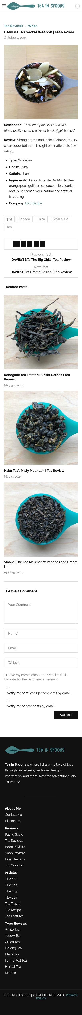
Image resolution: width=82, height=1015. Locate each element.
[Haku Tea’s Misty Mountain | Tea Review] (41, 428)
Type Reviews (16, 923)
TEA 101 (11, 879)
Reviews (11, 828)
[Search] (71, 6)
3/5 (9, 219)
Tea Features (14, 916)
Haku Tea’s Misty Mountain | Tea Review (34, 471)
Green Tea (12, 942)
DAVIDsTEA (33, 203)
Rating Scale (14, 834)
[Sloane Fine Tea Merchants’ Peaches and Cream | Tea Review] (41, 519)
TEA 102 (11, 885)
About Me (13, 808)
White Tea (12, 929)
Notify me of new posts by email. (31, 706)
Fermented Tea (16, 960)
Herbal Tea (13, 966)
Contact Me (13, 814)
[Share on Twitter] (23, 244)
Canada (24, 219)
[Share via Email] (42, 244)
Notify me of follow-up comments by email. (39, 693)
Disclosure (12, 821)
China (41, 219)
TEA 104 (11, 897)
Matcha (10, 973)
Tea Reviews (14, 840)
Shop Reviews (15, 853)
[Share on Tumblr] (36, 244)
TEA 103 (11, 891)
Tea (9, 227)
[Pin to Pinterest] (29, 244)
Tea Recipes (13, 910)
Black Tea (12, 954)
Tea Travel (12, 903)
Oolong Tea (13, 948)
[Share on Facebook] (16, 244)
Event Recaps (15, 859)
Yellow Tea (13, 935)
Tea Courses (14, 865)
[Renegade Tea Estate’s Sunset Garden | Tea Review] (41, 332)
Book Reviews (15, 847)
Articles (11, 872)
